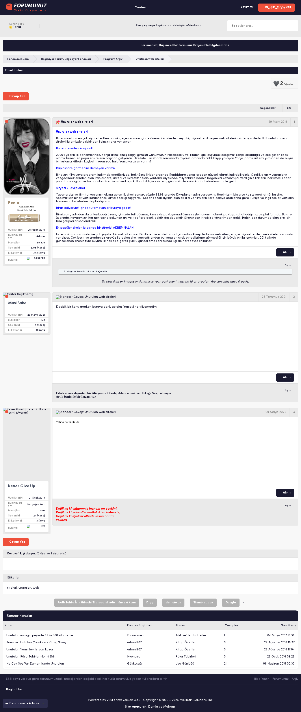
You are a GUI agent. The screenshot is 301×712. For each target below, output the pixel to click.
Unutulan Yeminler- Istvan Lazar (29, 649)
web (36, 588)
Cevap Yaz (17, 96)
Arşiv (295, 679)
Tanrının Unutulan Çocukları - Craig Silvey (36, 642)
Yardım (140, 7)
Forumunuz (280, 679)
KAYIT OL (247, 7)
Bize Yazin (261, 679)
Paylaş (288, 265)
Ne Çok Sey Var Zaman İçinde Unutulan (35, 663)
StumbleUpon (203, 602)
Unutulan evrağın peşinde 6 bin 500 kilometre (39, 635)
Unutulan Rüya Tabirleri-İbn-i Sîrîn (31, 656)
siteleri (12, 588)
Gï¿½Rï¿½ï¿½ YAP (277, 7)
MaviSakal (83, 271)
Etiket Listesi (14, 70)
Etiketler (13, 577)
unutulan (25, 588)
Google (230, 602)
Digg (149, 602)
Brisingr (68, 271)
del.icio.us (173, 602)
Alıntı (286, 252)
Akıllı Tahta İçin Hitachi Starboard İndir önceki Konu (97, 602)
